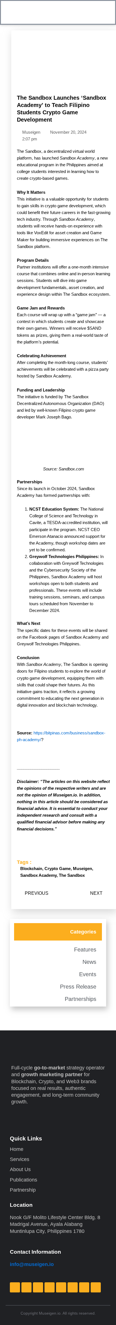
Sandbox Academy (38, 875)
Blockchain (31, 868)
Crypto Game (57, 868)
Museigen (82, 868)
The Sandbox (72, 875)
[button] (99, 12)
